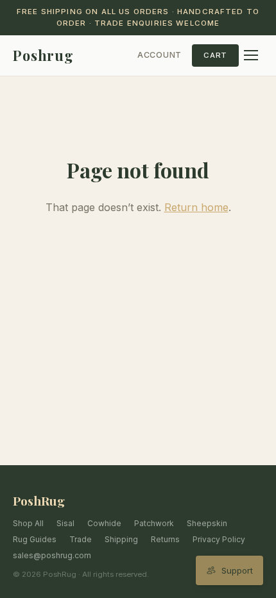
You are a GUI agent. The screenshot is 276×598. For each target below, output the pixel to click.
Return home (196, 207)
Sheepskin (207, 523)
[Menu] (251, 55)
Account (159, 55)
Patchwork (154, 523)
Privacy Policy (219, 539)
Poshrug (43, 55)
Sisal (65, 523)
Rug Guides (34, 539)
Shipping (121, 539)
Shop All (28, 523)
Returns (165, 539)
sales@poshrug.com (52, 555)
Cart (215, 55)
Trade (80, 539)
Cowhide (104, 523)
